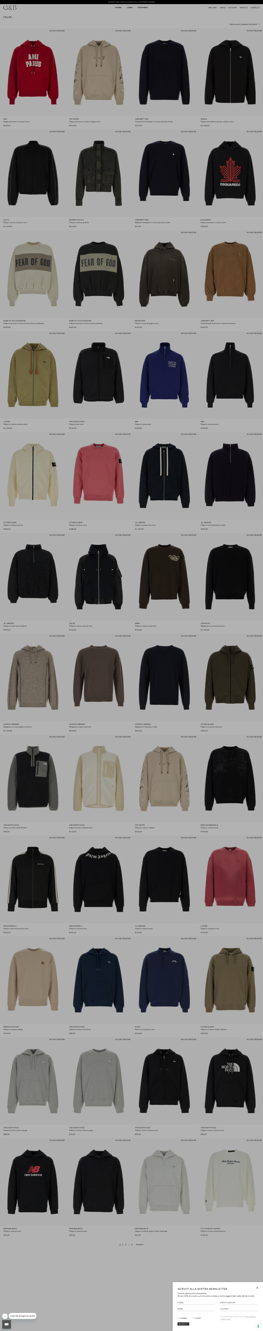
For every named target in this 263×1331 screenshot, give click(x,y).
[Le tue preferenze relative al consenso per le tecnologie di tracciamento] (258, 1326)
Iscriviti (183, 1324)
